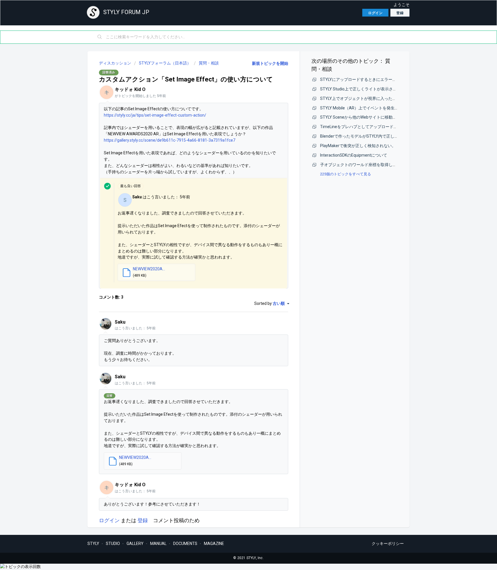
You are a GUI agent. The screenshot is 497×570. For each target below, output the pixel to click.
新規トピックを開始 (270, 63)
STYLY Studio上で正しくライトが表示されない (362, 89)
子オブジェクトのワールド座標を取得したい (360, 164)
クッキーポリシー (388, 543)
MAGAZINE (214, 543)
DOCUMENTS (185, 543)
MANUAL (158, 543)
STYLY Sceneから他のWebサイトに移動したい (362, 117)
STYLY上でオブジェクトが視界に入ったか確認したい (368, 98)
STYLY (93, 543)
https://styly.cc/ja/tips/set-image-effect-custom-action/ (155, 115)
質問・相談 (209, 63)
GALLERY (135, 543)
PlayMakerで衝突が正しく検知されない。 (358, 145)
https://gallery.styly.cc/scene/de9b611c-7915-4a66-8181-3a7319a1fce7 (169, 140)
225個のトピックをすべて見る (345, 174)
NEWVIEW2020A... (149, 269)
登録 (142, 520)
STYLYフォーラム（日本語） (165, 63)
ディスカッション (115, 63)
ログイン (109, 520)
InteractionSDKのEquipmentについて (353, 155)
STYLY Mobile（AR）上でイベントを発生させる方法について (375, 108)
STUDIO (113, 543)
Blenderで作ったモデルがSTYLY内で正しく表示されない (371, 136)
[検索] (100, 37)
